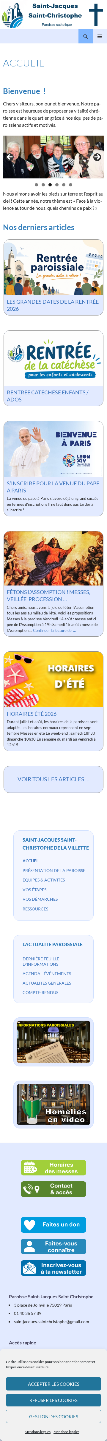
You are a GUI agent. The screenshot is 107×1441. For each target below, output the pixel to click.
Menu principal (100, 36)
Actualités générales (47, 982)
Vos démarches (40, 899)
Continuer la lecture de (54, 630)
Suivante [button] (97, 157)
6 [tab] (70, 184)
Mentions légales (38, 1431)
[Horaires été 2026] (53, 679)
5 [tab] (63, 184)
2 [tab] (43, 184)
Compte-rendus (40, 992)
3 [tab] (50, 184)
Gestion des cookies (53, 1416)
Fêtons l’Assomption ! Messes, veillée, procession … (48, 595)
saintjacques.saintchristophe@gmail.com (51, 1321)
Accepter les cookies (53, 1384)
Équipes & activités (44, 879)
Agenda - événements (47, 973)
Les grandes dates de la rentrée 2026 (53, 305)
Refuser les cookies (53, 1400)
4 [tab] (57, 184)
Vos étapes (34, 889)
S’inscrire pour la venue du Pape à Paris (53, 487)
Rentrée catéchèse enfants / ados (48, 396)
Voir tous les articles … (53, 779)
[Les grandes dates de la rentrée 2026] (53, 267)
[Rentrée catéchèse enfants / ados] (53, 358)
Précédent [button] (10, 157)
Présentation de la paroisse (54, 870)
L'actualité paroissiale (53, 944)
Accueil (31, 860)
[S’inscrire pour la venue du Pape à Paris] (53, 448)
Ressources (35, 908)
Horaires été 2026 (31, 713)
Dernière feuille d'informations (41, 961)
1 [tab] (36, 184)
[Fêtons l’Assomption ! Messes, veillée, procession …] (53, 558)
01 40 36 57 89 (27, 1313)
